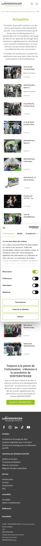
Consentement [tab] (8, 233)
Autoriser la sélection (20, 309)
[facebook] (4, 427)
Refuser (20, 317)
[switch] (35, 278)
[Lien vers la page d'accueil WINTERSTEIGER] (12, 4)
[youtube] (28, 427)
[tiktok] (22, 427)
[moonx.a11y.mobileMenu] (36, 4)
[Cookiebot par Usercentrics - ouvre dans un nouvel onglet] (29, 227)
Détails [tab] (19, 233)
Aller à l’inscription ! (20, 402)
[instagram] (10, 427)
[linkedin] (16, 427)
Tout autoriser (20, 302)
